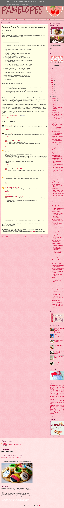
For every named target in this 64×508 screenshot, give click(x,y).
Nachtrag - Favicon (56, 211)
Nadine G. (6, 125)
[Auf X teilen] (22, 115)
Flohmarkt (24, 20)
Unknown (6, 150)
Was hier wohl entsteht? (57, 142)
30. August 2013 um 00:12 (18, 141)
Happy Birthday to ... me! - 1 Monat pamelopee (57, 118)
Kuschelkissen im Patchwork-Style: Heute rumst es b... (57, 203)
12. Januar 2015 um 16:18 (14, 177)
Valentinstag (53, 409)
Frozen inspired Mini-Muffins (58, 357)
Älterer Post (44, 236)
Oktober (54, 102)
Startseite (12, 20)
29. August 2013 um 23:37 (14, 133)
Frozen (62, 391)
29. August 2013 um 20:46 (14, 125)
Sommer (52, 408)
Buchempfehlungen (59, 387)
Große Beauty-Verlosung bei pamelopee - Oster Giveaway (59, 352)
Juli (53, 307)
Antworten (7, 129)
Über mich (18, 20)
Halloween (61, 395)
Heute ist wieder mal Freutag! (56, 162)
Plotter (57, 404)
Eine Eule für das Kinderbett (58, 193)
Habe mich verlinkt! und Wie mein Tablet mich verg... (58, 269)
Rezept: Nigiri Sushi (56, 294)
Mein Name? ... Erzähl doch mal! (57, 137)
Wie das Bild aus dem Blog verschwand (57, 292)
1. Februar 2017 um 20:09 (14, 187)
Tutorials (15, 117)
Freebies (57, 391)
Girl (57, 395)
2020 (52, 83)
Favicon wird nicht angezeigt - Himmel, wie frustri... (58, 214)
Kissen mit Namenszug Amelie (57, 275)
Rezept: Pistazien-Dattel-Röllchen (57, 238)
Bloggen (7, 117)
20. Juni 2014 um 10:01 (17, 169)
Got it (56, 3)
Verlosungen (53, 411)
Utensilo (54, 277)
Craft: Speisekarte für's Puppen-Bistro (57, 147)
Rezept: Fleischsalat (56, 112)
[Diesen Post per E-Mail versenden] (20, 115)
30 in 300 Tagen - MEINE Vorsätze (57, 125)
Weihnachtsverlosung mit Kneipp (58, 341)
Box (51, 387)
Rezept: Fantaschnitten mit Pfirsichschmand (57, 206)
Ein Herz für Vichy (55, 183)
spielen (56, 412)
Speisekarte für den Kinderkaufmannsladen (57, 156)
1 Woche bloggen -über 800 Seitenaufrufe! (58, 257)
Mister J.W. (5, 443)
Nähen (51, 404)
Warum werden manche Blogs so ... (57, 180)
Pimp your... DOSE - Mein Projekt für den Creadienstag (57, 261)
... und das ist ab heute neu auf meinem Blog (57, 254)
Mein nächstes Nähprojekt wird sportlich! (57, 159)
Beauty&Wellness (54, 386)
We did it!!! (54, 197)
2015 (52, 92)
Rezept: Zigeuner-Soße (56, 264)
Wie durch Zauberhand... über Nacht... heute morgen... (58, 209)
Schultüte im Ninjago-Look (57, 245)
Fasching (62, 390)
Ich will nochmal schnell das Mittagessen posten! (58, 252)
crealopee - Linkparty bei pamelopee (57, 173)
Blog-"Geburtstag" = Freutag (57, 123)
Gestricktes (52, 395)
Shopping (62, 405)
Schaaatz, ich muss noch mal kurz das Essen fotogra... (57, 280)
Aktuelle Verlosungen (32, 20)
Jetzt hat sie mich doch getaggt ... (57, 120)
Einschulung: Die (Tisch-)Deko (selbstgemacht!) (57, 363)
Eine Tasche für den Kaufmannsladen (56, 217)
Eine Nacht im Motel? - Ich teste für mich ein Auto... (57, 191)
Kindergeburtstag (53, 401)
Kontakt (40, 20)
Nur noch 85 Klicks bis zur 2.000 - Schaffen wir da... (57, 199)
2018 (52, 86)
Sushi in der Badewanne (57, 302)
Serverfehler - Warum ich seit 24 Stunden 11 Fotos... (57, 150)
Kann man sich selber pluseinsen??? (56, 241)
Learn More (51, 3)
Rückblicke (52, 405)
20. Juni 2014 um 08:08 (13, 150)
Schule (57, 405)
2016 (52, 90)
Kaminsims (61, 398)
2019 (52, 85)
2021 (52, 81)
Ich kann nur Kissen (56, 131)
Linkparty (11, 117)
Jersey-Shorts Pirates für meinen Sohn (57, 272)
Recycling (62, 404)
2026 (52, 71)
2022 (52, 79)
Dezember (54, 98)
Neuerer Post (4, 236)
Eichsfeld (52, 390)
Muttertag (61, 402)
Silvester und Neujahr (57, 406)
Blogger (40, 506)
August (54, 106)
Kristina (14, 106)
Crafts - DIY (54, 389)
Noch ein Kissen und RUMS (57, 167)
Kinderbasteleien (54, 399)
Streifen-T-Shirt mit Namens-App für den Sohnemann (57, 223)
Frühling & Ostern (57, 393)
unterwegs (62, 412)
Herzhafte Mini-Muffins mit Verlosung (59, 346)
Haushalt (52, 396)
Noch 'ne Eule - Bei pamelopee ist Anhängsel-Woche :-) (58, 177)
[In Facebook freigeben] (23, 115)
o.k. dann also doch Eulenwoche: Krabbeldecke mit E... (57, 170)
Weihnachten (61, 411)
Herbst (57, 396)
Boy (53, 387)
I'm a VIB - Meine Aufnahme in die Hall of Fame (57, 134)
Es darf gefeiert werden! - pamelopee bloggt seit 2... (57, 220)
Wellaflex (54, 110)
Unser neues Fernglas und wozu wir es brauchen (12, 444)
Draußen (62, 389)
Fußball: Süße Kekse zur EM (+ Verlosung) (11, 458)
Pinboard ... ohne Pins (56, 243)
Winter (52, 412)
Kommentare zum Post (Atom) (12, 239)
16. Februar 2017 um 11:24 (18, 196)
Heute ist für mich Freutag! (57, 195)
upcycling (52, 413)
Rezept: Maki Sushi (56, 300)
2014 (52, 94)
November (54, 100)
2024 (52, 75)
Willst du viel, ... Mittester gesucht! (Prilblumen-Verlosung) (58, 336)
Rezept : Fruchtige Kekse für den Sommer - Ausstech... (58, 226)
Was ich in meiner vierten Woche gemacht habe (57, 140)
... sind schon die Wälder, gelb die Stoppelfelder (57, 283)
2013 (52, 96)
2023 (52, 77)
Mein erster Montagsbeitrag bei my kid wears (58, 266)
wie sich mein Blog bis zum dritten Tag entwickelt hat (57, 305)
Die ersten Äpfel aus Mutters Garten (56, 153)
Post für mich (55, 188)
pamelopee (9, 141)
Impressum (45, 20)
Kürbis (57, 402)
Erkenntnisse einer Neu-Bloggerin (57, 108)
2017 (52, 88)
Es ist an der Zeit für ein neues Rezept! (57, 115)
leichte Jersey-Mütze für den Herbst (58, 144)
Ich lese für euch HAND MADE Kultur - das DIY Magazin (57, 185)
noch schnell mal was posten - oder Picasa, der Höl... (57, 297)
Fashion (51, 391)
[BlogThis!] (21, 115)
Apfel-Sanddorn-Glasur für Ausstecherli (57, 229)
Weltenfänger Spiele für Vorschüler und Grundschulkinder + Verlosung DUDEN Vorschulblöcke (59, 330)
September (54, 104)
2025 (52, 73)
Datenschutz (5, 20)
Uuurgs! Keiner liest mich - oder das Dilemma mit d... (57, 232)
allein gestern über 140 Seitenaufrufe (56, 286)
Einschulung (57, 390)
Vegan (62, 409)
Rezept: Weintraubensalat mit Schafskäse (57, 289)
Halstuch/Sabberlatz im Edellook (57, 235)
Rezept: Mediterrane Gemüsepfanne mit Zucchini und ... (56, 248)
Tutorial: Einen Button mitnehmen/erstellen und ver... (57, 129)
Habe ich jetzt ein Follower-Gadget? (57, 165)
